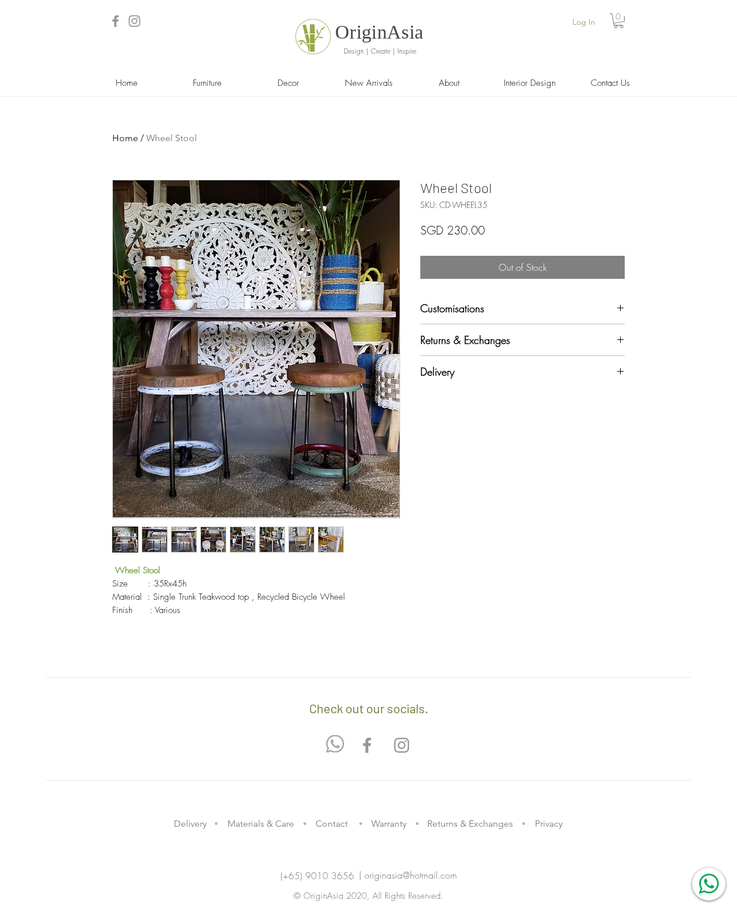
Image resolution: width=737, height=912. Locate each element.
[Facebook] (115, 21)
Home (125, 138)
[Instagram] (134, 21)
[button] (619, 20)
